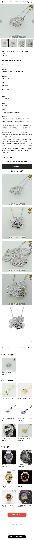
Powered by (15, 524)
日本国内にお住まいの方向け (17, 171)
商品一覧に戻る (17, 514)
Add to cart (17, 166)
